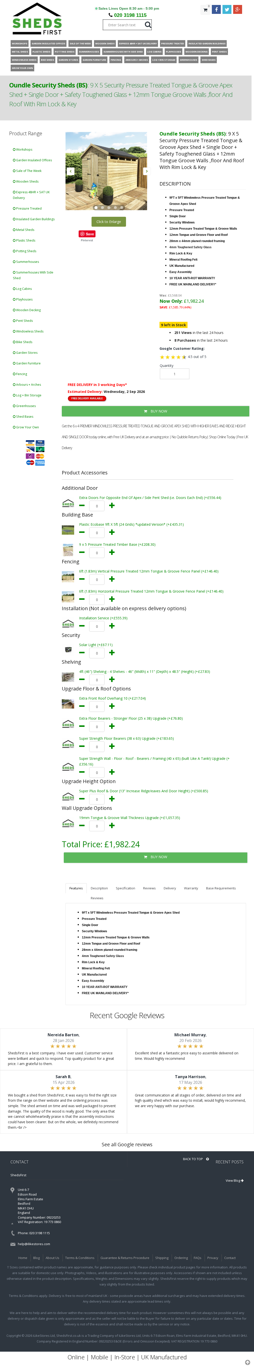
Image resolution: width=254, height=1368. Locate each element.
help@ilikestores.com (34, 1244)
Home (22, 1258)
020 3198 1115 (130, 15)
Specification (125, 888)
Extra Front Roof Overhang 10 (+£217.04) (112, 698)
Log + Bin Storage (28, 395)
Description (99, 888)
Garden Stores (26, 353)
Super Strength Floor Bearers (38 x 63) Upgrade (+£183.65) (126, 738)
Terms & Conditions (80, 1258)
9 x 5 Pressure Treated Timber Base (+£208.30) (117, 544)
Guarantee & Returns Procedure (124, 1258)
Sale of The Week (28, 171)
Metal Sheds (24, 230)
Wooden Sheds (26, 181)
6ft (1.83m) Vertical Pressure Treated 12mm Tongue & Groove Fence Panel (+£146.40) (149, 571)
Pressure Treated (28, 208)
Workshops (23, 149)
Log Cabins (23, 289)
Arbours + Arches (28, 385)
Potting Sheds (25, 251)
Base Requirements (221, 888)
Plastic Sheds (25, 240)
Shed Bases (24, 416)
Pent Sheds (24, 321)
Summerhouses (27, 262)
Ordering (181, 1258)
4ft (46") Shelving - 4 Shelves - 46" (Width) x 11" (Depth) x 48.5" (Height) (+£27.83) (144, 671)
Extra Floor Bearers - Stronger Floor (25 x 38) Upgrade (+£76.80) (131, 718)
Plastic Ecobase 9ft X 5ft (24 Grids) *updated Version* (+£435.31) (131, 524)
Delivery (170, 888)
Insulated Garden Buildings (35, 219)
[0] (205, 20)
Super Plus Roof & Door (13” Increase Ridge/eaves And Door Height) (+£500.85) (143, 791)
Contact (230, 1258)
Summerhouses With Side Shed (33, 275)
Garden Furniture (28, 363)
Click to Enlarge (108, 221)
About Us (52, 1258)
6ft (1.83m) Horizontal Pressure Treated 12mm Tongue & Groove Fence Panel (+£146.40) (151, 591)
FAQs (197, 1258)
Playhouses (23, 299)
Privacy (212, 1258)
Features (76, 888)
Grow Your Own (27, 427)
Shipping (161, 1258)
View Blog (233, 1180)
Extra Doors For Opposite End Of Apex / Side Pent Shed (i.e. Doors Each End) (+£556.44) (150, 497)
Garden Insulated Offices (33, 160)
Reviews (149, 888)
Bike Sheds (23, 342)
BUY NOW (158, 411)
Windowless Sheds (29, 331)
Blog (36, 1258)
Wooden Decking (28, 310)
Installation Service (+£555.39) (103, 618)
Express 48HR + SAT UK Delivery (31, 195)
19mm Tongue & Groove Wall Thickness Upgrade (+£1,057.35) (129, 817)
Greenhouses (25, 406)
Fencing (21, 374)
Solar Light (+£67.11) (96, 644)
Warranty (191, 888)
